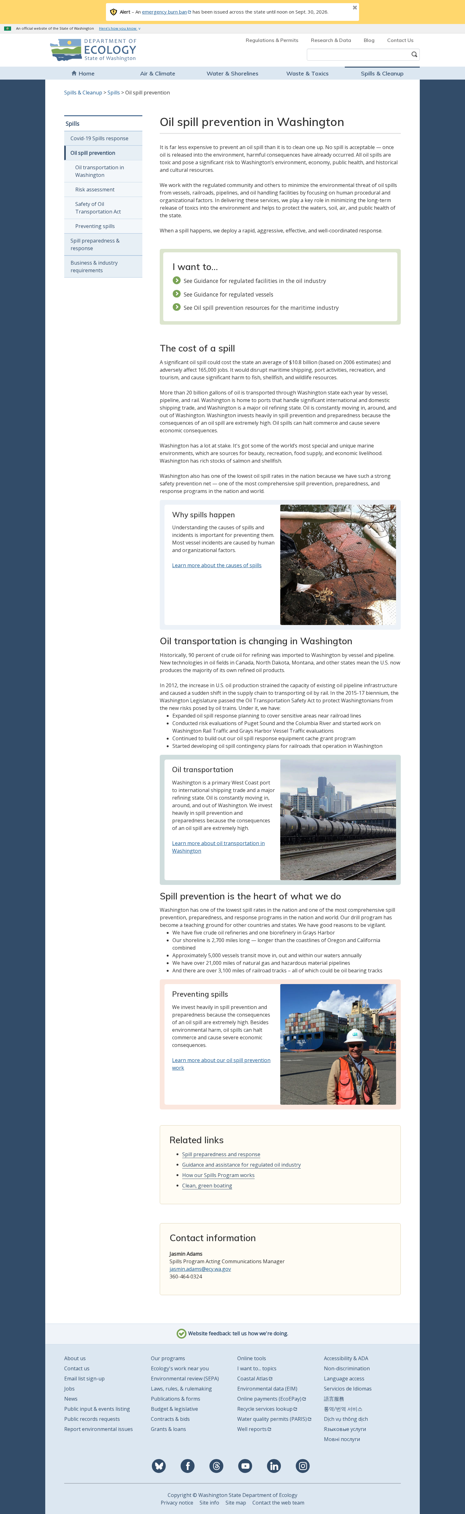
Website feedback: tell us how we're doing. (237, 1333)
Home (87, 73)
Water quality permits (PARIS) (272, 1418)
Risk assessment (95, 189)
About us (75, 1358)
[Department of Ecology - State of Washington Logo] (86, 50)
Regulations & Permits (272, 40)
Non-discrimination (347, 1368)
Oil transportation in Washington (99, 171)
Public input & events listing (97, 1408)
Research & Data (331, 40)
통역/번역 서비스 (343, 1408)
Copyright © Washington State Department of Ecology (232, 1495)
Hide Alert (340, 8)
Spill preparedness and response (221, 1154)
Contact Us (400, 40)
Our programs (168, 1358)
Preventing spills (95, 226)
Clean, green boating (207, 1185)
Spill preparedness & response (95, 244)
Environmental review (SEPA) (185, 1378)
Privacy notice (177, 1502)
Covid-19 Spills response (99, 138)
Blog (369, 40)
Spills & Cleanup (382, 73)
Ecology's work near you (180, 1368)
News (71, 1398)
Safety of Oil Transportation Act (98, 208)
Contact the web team (278, 1502)
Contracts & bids (170, 1418)
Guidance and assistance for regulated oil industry (241, 1164)
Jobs (69, 1388)
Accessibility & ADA (346, 1358)
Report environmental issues (98, 1429)
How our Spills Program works (218, 1175)
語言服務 (334, 1398)
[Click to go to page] (338, 564)
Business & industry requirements (94, 266)
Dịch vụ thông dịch (346, 1418)
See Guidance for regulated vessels (228, 294)
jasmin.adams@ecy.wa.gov (200, 1268)
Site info (209, 1502)
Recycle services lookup (265, 1408)
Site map (236, 1502)
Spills (114, 92)
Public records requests (92, 1418)
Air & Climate (157, 73)
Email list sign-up (84, 1378)
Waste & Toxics (307, 73)
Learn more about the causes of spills (217, 565)
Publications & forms (175, 1398)
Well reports (252, 1429)
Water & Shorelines (232, 73)
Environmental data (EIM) (267, 1388)
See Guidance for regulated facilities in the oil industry (255, 281)
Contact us (77, 1368)
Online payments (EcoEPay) (269, 1398)
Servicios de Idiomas (348, 1388)
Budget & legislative (174, 1408)
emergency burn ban (164, 12)
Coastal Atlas (252, 1378)
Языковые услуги (345, 1429)
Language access (344, 1378)
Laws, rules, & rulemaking (181, 1388)
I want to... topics (256, 1368)
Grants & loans (168, 1429)
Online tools (251, 1358)
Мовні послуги (342, 1439)
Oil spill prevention (93, 152)
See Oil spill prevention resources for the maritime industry (261, 307)
